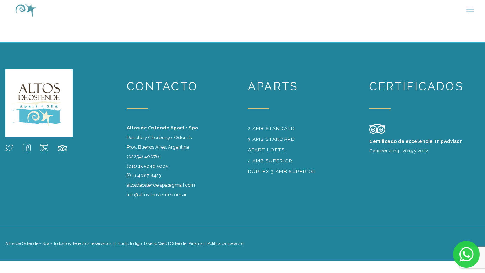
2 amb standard (271, 132)
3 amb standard (271, 142)
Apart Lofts (266, 153)
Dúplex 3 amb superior (282, 175)
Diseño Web (155, 247)
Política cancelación (225, 247)
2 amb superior (270, 164)
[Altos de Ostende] (40, 11)
